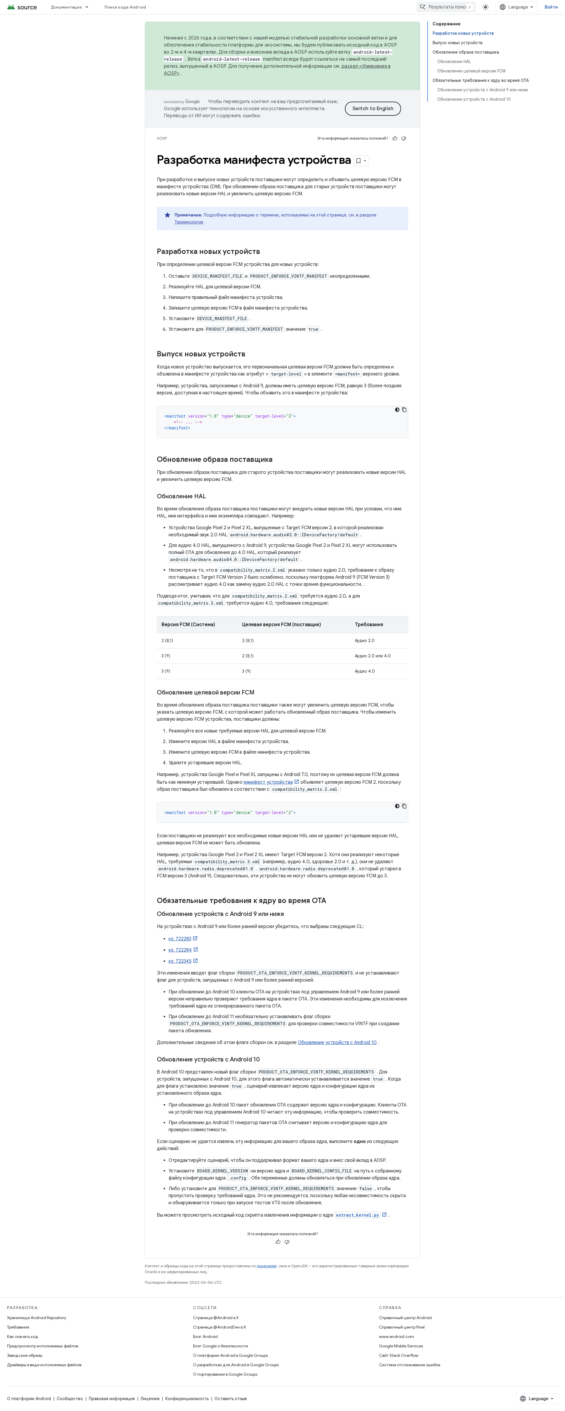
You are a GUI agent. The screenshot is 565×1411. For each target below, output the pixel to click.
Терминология (189, 222)
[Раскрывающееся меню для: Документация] (89, 7)
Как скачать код (22, 1336)
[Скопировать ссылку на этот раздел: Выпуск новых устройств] (251, 354)
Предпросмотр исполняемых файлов (42, 1346)
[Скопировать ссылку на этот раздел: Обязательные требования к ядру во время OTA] (332, 901)
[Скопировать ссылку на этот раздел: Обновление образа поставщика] (278, 460)
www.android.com (396, 1336)
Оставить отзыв (231, 1398)
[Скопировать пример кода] (404, 409)
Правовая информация (112, 1398)
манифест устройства (268, 782)
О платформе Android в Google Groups (230, 1355)
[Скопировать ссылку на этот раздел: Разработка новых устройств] (266, 252)
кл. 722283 (180, 939)
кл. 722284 (180, 950)
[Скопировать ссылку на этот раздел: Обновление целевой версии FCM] (260, 693)
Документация (66, 7)
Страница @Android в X (216, 1317)
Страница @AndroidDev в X (219, 1327)
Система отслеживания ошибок (410, 1364)
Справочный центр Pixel (402, 1327)
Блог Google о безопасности (220, 1346)
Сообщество (70, 1398)
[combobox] (446, 7)
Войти (551, 7)
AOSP (162, 138)
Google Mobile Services (401, 1346)
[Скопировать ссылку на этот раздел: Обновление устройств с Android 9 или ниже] (290, 914)
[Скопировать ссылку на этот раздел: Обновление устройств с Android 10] (266, 1059)
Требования (18, 1327)
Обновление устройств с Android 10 (337, 1043)
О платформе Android (29, 1398)
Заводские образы (24, 1355)
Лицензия (150, 1398)
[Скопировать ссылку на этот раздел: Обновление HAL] (212, 496)
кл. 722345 (180, 961)
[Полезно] (394, 138)
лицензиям (267, 1265)
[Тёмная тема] (397, 409)
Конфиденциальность (187, 1398)
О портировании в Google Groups (225, 1374)
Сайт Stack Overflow (398, 1355)
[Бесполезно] (403, 138)
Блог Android (205, 1336)
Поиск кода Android (125, 7)
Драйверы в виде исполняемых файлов (44, 1364)
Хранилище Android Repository (36, 1317)
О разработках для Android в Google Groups (236, 1364)
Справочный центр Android (405, 1317)
